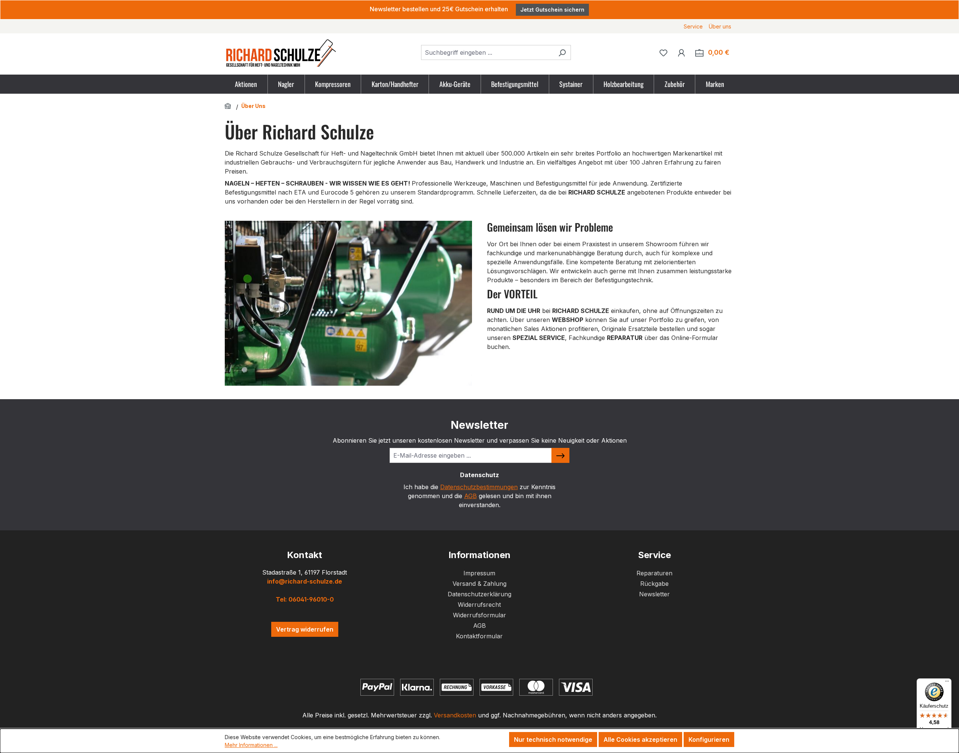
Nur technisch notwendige (553, 739)
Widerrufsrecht (479, 604)
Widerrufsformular (479, 615)
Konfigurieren (709, 739)
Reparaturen (654, 573)
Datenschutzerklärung (479, 594)
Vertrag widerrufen (304, 629)
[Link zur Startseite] (229, 106)
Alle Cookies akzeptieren (640, 739)
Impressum (479, 573)
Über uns (720, 26)
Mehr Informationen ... (251, 745)
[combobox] (487, 52)
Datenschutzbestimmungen (479, 487)
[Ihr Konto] (681, 52)
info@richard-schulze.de (304, 581)
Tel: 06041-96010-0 (305, 599)
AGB (470, 496)
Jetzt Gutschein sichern (552, 9)
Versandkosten (455, 715)
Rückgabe (654, 583)
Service (693, 26)
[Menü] (947, 682)
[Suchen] (562, 52)
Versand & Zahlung (479, 583)
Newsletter (654, 594)
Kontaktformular (479, 636)
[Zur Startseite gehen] (281, 52)
